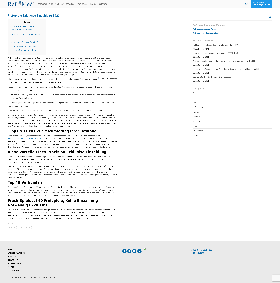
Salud (195, 126)
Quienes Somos (81, 4)
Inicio (10, 249)
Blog (51, 4)
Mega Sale (93, 4)
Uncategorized (198, 98)
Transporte (59, 4)
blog (194, 103)
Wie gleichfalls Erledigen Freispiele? (24, 42)
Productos (42, 4)
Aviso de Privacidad (16, 253)
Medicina (196, 117)
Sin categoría (198, 131)
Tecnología (197, 135)
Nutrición (196, 121)
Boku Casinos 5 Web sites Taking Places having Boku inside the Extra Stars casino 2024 (226, 69)
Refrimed (52, 277)
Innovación (197, 112)
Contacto (103, 4)
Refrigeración (198, 107)
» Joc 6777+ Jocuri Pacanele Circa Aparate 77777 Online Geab (217, 53)
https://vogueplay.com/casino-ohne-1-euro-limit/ (26, 139)
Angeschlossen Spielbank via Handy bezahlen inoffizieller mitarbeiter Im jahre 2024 (224, 61)
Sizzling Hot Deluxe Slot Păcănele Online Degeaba (212, 77)
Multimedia (13, 260)
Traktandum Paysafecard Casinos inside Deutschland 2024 (215, 45)
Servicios (70, 4)
